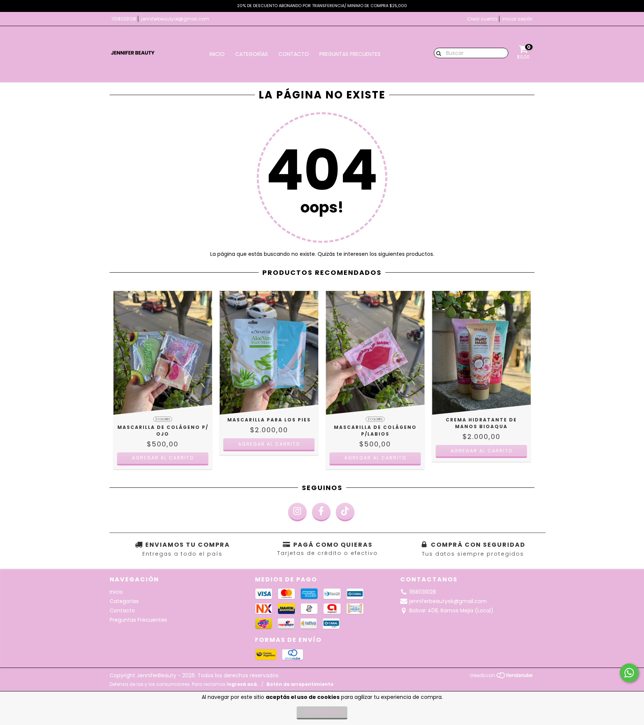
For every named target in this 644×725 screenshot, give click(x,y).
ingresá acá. (242, 684)
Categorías (251, 54)
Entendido (322, 712)
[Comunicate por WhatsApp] (629, 672)
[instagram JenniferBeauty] (297, 512)
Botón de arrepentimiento (300, 684)
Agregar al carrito (163, 458)
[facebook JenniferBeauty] (321, 512)
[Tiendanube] (501, 677)
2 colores (162, 419)
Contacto (293, 54)
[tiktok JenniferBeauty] (345, 512)
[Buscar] (437, 53)
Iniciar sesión (517, 19)
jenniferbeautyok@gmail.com (175, 19)
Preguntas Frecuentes (350, 54)
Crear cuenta (482, 19)
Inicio (217, 54)
